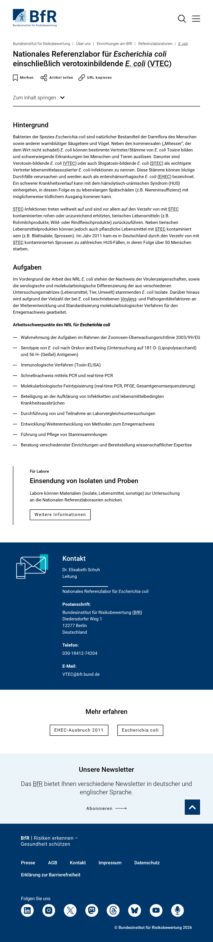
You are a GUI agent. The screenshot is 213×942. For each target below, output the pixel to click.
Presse (28, 862)
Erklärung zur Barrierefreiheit (50, 874)
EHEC (164, 176)
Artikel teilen (61, 78)
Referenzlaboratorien (155, 44)
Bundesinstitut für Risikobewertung (41, 44)
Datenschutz (147, 862)
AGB (52, 862)
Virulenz (128, 299)
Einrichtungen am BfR (114, 44)
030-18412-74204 (79, 653)
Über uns (83, 44)
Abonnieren (99, 808)
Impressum (110, 862)
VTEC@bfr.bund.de (81, 674)
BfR (137, 612)
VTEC (159, 63)
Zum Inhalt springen (39, 100)
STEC (156, 163)
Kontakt (78, 862)
